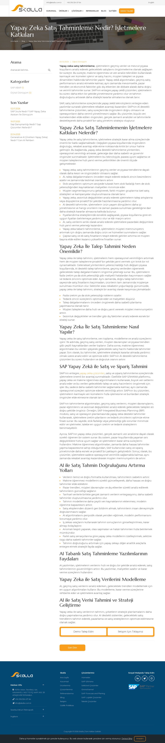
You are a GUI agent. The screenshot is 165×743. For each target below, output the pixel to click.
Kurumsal (64, 681)
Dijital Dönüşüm (79, 62)
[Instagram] (151, 678)
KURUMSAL (51, 11)
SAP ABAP (17, 88)
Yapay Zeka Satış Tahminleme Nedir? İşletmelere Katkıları (50, 41)
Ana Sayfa (14, 41)
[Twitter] (144, 678)
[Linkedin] (138, 678)
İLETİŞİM (112, 11)
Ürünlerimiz (65, 685)
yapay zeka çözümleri (92, 373)
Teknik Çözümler (88, 701)
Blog (23, 41)
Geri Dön (72, 647)
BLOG (103, 11)
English (151, 2)
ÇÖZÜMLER (77, 11)
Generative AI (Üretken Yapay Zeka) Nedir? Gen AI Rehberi (29, 137)
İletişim (63, 701)
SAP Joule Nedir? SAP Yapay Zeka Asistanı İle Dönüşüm (28, 111)
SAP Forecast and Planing (93, 693)
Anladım (140, 738)
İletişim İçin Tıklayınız (130, 631)
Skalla (26, 8)
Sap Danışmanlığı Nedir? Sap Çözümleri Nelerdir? (26, 124)
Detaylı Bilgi (127, 738)
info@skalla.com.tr (54, 2)
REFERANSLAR (92, 11)
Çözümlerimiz (66, 689)
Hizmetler (85, 677)
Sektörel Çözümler (89, 685)
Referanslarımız (67, 693)
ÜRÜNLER (63, 11)
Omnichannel (87, 689)
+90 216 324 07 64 (74, 2)
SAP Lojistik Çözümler (91, 697)
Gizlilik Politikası (67, 705)
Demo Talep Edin (83, 631)
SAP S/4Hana (87, 681)
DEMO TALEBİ (127, 11)
